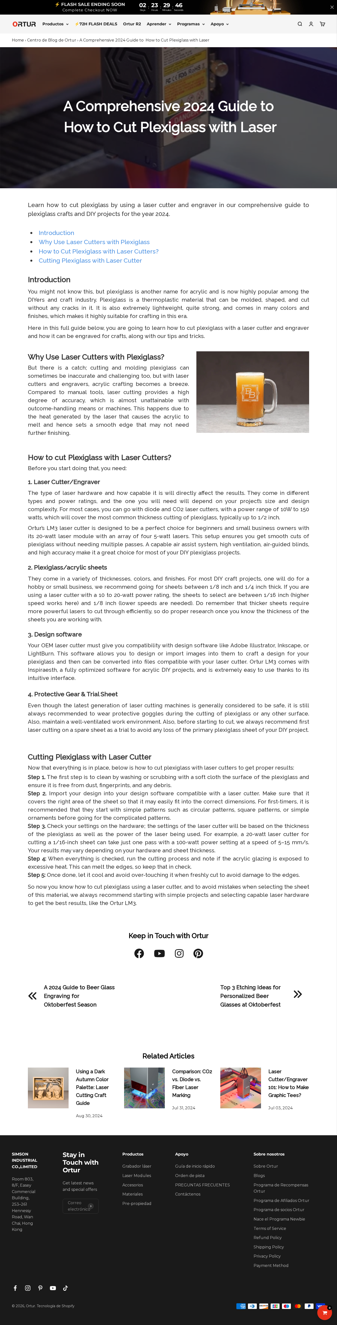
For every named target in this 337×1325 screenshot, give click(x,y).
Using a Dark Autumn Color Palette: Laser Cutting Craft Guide (92, 1087)
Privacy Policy (267, 1256)
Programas (188, 23)
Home (18, 40)
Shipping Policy (269, 1247)
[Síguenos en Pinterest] (40, 1288)
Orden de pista (190, 1175)
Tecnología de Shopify (56, 1306)
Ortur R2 (132, 23)
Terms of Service (270, 1228)
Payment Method (271, 1265)
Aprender (156, 23)
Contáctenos (187, 1194)
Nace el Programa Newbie (279, 1219)
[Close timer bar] (332, 7)
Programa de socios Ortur (279, 1209)
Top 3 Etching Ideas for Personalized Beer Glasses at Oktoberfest (250, 996)
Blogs (259, 1175)
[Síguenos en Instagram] (27, 1288)
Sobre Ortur (266, 1166)
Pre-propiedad (136, 1203)
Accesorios (132, 1185)
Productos (53, 23)
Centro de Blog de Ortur (51, 40)
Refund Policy (268, 1237)
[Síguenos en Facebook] (15, 1288)
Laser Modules (136, 1175)
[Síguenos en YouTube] (53, 1288)
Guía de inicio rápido (195, 1166)
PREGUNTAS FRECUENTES (202, 1185)
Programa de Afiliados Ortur (281, 1200)
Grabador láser (136, 1166)
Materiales (132, 1194)
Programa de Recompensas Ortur (281, 1188)
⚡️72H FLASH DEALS (96, 23)
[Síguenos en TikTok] (65, 1288)
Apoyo (217, 23)
